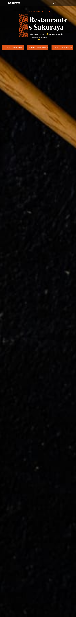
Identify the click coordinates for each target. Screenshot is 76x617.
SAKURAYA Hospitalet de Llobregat (13, 47)
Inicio (48, 3)
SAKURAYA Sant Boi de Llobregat (37, 47)
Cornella (66, 3)
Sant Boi (60, 3)
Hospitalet (54, 3)
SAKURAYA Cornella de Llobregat (62, 47)
